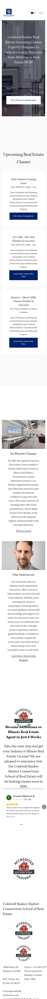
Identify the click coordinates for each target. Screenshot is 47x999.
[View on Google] (8, 797)
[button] (3, 807)
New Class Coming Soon (23, 216)
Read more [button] (10, 816)
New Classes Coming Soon (23, 100)
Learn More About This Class (23, 275)
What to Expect (23, 531)
